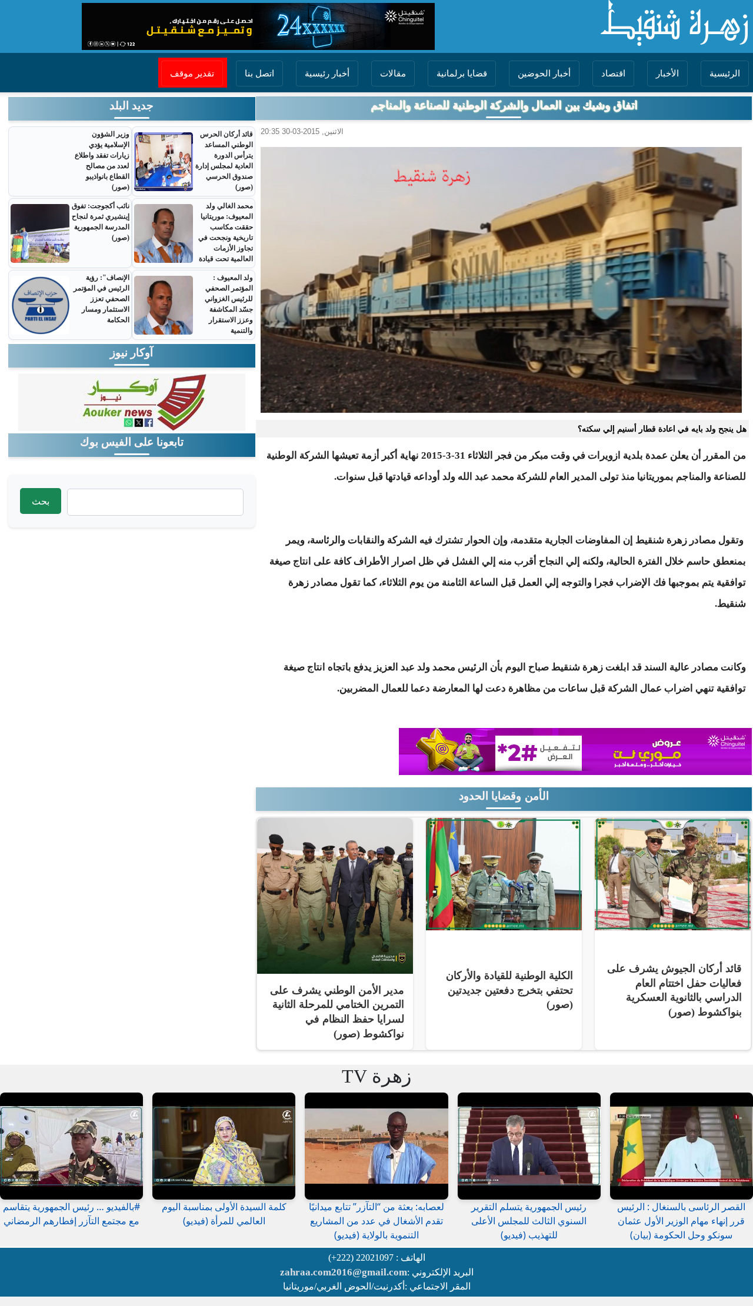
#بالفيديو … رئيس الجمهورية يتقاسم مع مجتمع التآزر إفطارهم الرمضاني (71, 1213)
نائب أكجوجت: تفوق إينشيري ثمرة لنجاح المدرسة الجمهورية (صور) (100, 222)
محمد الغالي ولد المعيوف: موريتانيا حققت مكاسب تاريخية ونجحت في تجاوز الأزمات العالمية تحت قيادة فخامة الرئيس (225, 237)
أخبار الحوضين (544, 73)
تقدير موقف (192, 73)
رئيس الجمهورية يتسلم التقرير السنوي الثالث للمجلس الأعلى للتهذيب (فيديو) (529, 1220)
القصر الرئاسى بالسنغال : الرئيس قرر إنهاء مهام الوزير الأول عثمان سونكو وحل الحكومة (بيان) (681, 1220)
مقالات (393, 73)
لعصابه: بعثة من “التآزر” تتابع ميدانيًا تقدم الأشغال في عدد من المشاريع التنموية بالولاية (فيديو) (376, 1220)
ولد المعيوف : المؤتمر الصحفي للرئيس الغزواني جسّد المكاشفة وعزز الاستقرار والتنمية (229, 304)
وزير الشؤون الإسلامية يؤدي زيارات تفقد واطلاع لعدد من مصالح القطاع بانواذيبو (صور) (102, 160)
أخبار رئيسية (327, 73)
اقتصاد (613, 73)
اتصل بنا (259, 73)
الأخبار (667, 73)
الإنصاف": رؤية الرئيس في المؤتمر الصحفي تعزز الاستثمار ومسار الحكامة (101, 298)
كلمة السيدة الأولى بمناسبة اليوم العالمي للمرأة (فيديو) (224, 1213)
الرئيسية (724, 73)
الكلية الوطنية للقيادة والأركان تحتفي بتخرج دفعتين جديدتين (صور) (509, 990)
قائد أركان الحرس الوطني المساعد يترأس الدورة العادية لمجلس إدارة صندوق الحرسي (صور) (224, 160)
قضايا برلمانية (462, 73)
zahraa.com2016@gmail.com (343, 1272)
